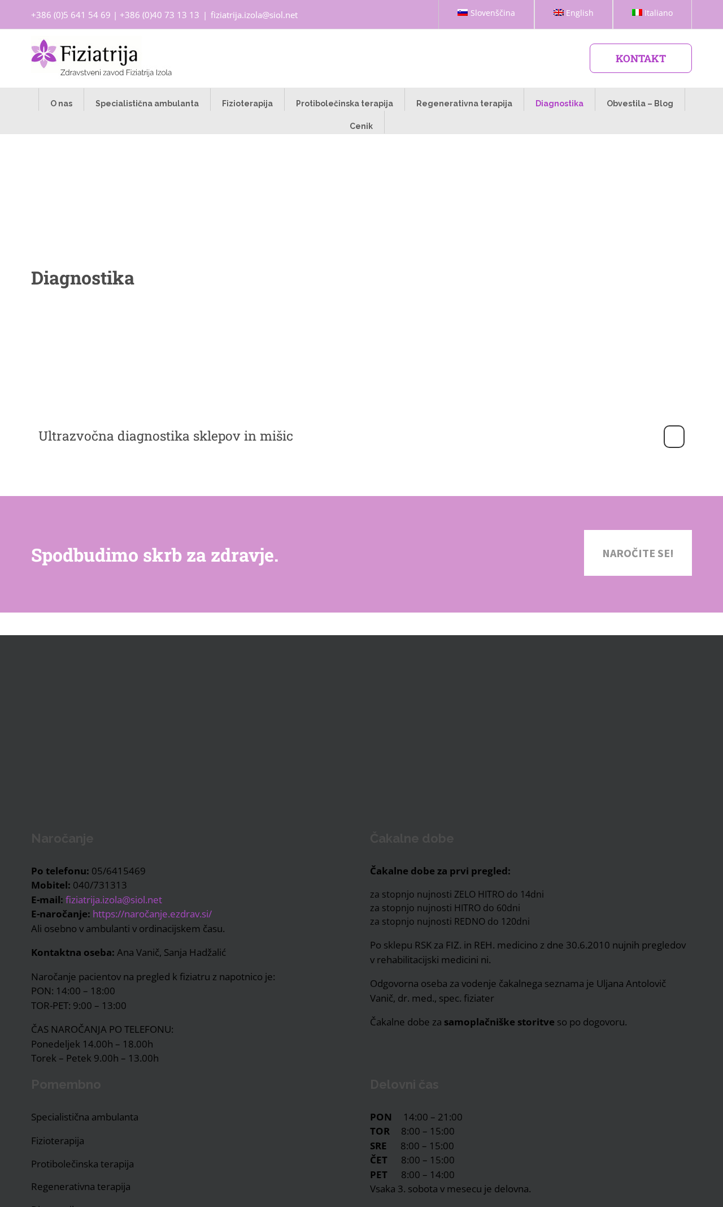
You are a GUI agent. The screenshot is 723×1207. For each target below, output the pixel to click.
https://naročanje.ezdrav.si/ (152, 913)
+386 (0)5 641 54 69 (71, 14)
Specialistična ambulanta (84, 1116)
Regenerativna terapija (80, 1186)
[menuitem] (486, 14)
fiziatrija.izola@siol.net (254, 14)
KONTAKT (641, 58)
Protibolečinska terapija (82, 1163)
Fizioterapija (57, 1140)
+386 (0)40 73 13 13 (159, 14)
